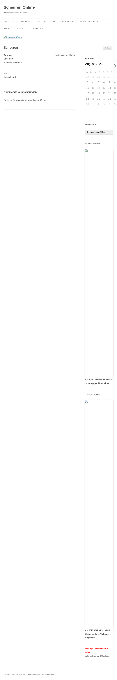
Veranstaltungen (89, 22)
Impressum (38, 28)
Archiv (7, 28)
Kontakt (21, 28)
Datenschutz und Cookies (97, 656)
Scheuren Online (19, 7)
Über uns (42, 22)
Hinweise (25, 22)
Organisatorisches (63, 22)
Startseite (9, 22)
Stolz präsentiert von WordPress (41, 674)
